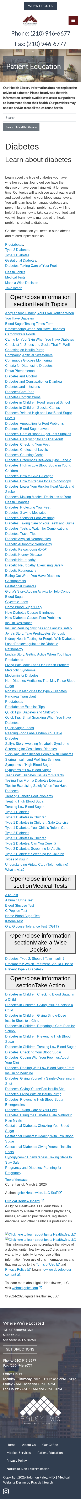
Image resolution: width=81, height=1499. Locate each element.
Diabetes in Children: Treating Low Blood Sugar (40, 1047)
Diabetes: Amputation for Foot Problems (34, 423)
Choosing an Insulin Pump (24, 350)
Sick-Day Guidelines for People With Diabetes (39, 754)
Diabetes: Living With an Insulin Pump (33, 1094)
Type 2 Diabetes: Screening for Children (34, 854)
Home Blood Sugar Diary (23, 607)
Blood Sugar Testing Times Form (29, 324)
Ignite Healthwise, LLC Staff (37, 1193)
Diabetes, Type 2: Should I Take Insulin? (34, 958)
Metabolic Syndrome (20, 670)
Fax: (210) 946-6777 (40, 43)
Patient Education (50, 1452)
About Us (29, 1445)
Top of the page (16, 1179)
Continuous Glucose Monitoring (28, 360)
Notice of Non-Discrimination (27, 1469)
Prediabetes (14, 244)
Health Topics (15, 272)
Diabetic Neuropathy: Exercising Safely (34, 565)
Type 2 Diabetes (17, 250)
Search (48, 1482)
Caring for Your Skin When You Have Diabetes (39, 339)
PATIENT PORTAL (41, 6)
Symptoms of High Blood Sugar (28, 765)
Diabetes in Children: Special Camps (32, 407)
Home (10, 1445)
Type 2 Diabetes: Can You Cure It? (30, 843)
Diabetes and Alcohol (21, 376)
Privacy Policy (15, 1269)
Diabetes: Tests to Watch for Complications (36, 528)
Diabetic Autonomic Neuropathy (28, 544)
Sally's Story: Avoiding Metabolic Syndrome (37, 743)
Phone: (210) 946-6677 (40, 33)
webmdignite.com (25, 1288)
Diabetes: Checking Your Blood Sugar (33, 1052)
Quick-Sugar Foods (19, 728)
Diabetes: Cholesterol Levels (26, 449)
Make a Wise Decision (21, 283)
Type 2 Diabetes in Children (25, 838)
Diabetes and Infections (22, 386)
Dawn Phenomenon (20, 371)
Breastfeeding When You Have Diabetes (35, 329)
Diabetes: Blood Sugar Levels (27, 429)
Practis (36, 1482)
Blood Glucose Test (19, 905)
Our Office (50, 1445)
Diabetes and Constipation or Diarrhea (33, 381)
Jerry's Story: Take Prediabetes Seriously (35, 633)
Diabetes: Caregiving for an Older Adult (34, 439)
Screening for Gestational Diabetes (31, 749)
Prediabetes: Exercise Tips (25, 707)
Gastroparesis (15, 581)
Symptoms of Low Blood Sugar (28, 770)
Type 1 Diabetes (17, 255)
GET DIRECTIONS (20, 1349)
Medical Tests (15, 277)
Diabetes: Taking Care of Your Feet (31, 265)
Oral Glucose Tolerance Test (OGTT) (32, 926)
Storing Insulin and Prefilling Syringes (33, 759)
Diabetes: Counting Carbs (24, 455)
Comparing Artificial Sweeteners (29, 355)
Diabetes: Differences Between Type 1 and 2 (38, 460)
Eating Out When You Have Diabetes (32, 576)
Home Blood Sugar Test (22, 916)
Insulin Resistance (18, 623)
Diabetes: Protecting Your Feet (27, 507)
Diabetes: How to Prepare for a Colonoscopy (38, 481)
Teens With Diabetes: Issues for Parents (34, 775)
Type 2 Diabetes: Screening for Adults (33, 848)
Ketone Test (14, 921)
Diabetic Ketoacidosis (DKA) (26, 549)
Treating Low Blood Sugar (24, 807)
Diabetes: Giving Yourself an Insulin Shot (35, 1089)
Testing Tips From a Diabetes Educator (33, 780)
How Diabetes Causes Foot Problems (33, 618)
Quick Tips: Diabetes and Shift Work (31, 712)
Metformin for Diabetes (21, 675)
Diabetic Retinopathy (20, 570)
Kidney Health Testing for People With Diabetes (40, 638)
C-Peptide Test (16, 910)
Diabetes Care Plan (19, 392)
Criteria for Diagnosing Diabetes (29, 365)
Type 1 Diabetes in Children (25, 817)
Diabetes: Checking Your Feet (27, 444)
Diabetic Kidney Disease (23, 554)
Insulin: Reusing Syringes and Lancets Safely (38, 628)
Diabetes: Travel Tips (20, 533)
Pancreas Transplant (20, 696)
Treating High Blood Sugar (24, 801)
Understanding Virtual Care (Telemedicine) (36, 864)
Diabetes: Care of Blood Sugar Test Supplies (38, 434)
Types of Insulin (16, 859)
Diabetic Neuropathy (20, 560)
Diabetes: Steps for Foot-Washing (30, 518)
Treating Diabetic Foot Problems (29, 796)
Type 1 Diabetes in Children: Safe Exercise (37, 822)
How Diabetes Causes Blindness (29, 612)
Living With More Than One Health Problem (37, 665)
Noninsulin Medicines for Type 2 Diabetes (36, 691)
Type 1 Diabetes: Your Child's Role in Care (36, 827)
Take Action (13, 288)
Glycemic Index (16, 602)
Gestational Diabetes (20, 260)
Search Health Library (21, 127)
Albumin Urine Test (19, 900)
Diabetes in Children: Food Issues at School (37, 402)
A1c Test (11, 895)
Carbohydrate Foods (20, 334)
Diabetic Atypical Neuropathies (28, 539)
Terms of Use (45, 1264)
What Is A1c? (15, 870)
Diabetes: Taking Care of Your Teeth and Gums (39, 523)
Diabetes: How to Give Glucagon (29, 476)
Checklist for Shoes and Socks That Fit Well (37, 344)
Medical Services (18, 1452)
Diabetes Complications (22, 397)
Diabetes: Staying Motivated (26, 512)
